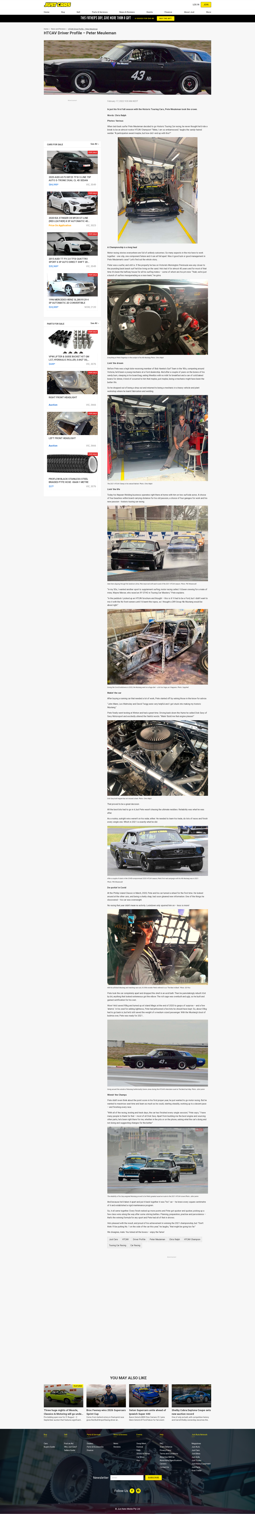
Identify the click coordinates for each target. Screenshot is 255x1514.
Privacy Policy (165, 1450)
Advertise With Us (167, 1457)
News (116, 1443)
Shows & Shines (143, 1454)
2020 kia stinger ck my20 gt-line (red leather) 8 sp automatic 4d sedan (68, 221)
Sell (78, 12)
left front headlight (62, 438)
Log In (196, 4)
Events (150, 12)
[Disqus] (157, 1332)
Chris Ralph (174, 1239)
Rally (139, 1450)
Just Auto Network (199, 1435)
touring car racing (117, 1245)
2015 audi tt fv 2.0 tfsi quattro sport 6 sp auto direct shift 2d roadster (68, 262)
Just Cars (113, 1239)
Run (138, 1460)
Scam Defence (166, 1447)
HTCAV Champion (192, 1239)
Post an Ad (68, 1443)
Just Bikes (196, 1454)
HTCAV (125, 1239)
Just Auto (196, 1447)
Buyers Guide (49, 1447)
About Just (189, 12)
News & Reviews (127, 12)
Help (161, 1435)
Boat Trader (197, 1470)
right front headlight (63, 397)
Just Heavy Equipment (201, 1464)
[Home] (57, 4)
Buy (63, 12)
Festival (140, 1447)
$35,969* (53, 266)
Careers (163, 1464)
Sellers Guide (69, 1450)
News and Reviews (58, 29)
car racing (135, 1245)
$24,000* (53, 307)
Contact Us (164, 1467)
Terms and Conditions (169, 1454)
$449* (52, 364)
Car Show (141, 1457)
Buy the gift (166, 18)
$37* (51, 486)
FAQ (161, 1443)
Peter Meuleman (157, 1239)
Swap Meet (141, 1443)
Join (206, 4)
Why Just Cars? (70, 1447)
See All (94, 144)
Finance (168, 12)
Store (208, 12)
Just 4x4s (196, 1457)
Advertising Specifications (171, 1460)
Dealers (90, 1443)
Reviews (117, 1447)
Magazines (196, 1443)
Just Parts (196, 1467)
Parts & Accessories (95, 1447)
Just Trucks (196, 1460)
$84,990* (53, 184)
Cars (46, 1443)
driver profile (139, 1239)
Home (46, 12)
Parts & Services (100, 12)
